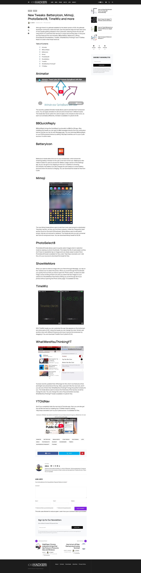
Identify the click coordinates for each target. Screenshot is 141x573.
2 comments (77, 553)
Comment (37, 485)
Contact (62, 564)
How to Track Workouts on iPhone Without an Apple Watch (105, 28)
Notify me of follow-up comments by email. (44, 508)
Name (36, 501)
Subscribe (76, 527)
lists (82, 439)
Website (73, 501)
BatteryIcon (45, 52)
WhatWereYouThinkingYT (49, 64)
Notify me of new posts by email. (64, 508)
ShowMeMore (45, 59)
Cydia (30, 10)
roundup (54, 442)
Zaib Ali (47, 466)
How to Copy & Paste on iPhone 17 (105, 37)
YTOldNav (44, 66)
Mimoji (43, 54)
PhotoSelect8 (45, 57)
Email (54, 501)
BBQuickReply (45, 49)
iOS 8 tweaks (75, 439)
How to (65, 550)
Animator (44, 47)
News (35, 10)
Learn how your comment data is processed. (73, 511)
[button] (28, 2)
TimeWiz (44, 61)
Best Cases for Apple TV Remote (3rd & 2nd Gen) (105, 19)
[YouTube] (106, 2)
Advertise (75, 564)
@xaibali (51, 471)
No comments (47, 555)
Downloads (68, 564)
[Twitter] (109, 2)
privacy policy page (62, 417)
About (56, 564)
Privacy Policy (82, 564)
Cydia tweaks (66, 439)
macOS (43, 552)
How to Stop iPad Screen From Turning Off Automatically (105, 11)
